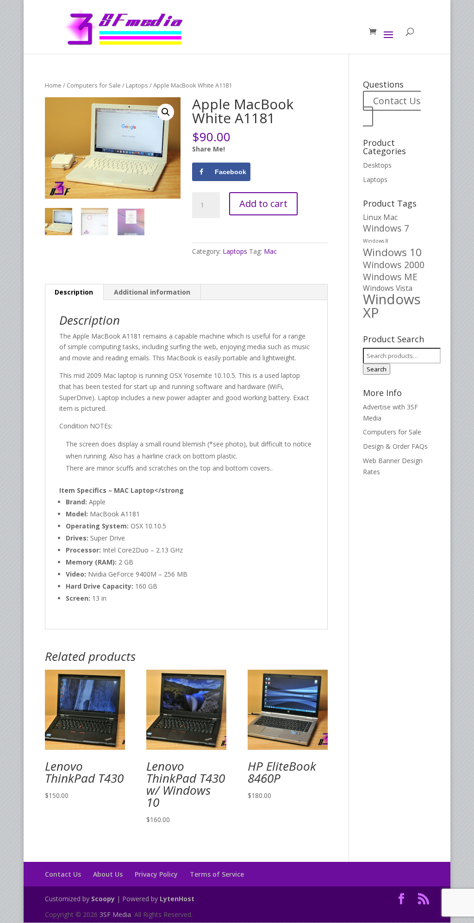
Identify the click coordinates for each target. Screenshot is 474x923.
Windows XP (392, 306)
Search (377, 369)
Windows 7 (386, 228)
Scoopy (103, 898)
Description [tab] (74, 292)
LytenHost (177, 898)
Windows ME (390, 276)
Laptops (137, 85)
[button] (165, 112)
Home (53, 85)
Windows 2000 (393, 264)
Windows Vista (387, 288)
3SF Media (115, 914)
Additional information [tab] (152, 292)
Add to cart (263, 203)
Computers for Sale (94, 85)
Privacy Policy (156, 874)
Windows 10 (392, 252)
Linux (372, 217)
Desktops (377, 165)
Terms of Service (217, 874)
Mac (270, 251)
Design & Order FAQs (395, 446)
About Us (108, 874)
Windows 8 (375, 241)
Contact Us (397, 100)
